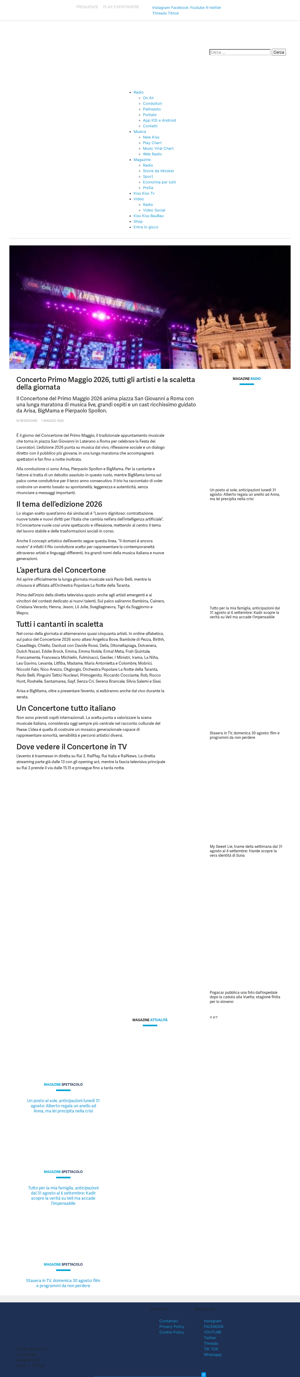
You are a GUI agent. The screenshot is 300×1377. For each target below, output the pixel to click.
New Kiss (151, 137)
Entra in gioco (146, 227)
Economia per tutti (159, 182)
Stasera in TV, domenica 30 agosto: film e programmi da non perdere (245, 735)
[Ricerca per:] (240, 52)
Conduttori (152, 103)
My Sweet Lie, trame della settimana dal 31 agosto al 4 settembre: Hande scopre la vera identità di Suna (246, 851)
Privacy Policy (171, 1326)
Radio (139, 92)
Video (139, 199)
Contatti (150, 126)
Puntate (150, 114)
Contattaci (168, 1321)
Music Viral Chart (158, 148)
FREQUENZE (87, 6)
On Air (148, 97)
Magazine (142, 159)
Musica (140, 131)
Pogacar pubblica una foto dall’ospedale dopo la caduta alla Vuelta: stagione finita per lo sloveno (245, 997)
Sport (148, 176)
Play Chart (152, 142)
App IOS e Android (159, 120)
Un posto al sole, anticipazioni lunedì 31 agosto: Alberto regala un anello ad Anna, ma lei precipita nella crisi (245, 494)
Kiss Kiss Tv (144, 193)
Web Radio (152, 154)
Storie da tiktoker (158, 170)
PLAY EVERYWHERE (121, 6)
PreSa (148, 187)
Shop (138, 221)
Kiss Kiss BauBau (149, 215)
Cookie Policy (171, 1332)
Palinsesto (152, 109)
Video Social (154, 210)
